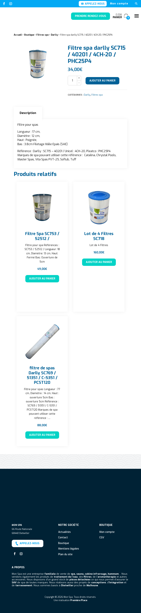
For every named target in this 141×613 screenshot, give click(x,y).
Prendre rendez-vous (90, 16)
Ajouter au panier (102, 80)
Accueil (18, 34)
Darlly (54, 34)
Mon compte (119, 3)
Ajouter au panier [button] (42, 278)
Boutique (29, 34)
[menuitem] (119, 3)
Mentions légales (68, 548)
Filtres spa (42, 34)
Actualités (64, 532)
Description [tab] (28, 113)
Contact (63, 537)
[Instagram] (11, 4)
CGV (101, 537)
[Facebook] (4, 4)
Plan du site (65, 554)
